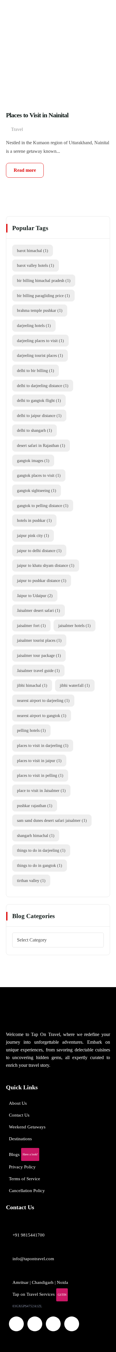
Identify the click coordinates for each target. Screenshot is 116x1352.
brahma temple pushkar (39, 310)
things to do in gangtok (39, 865)
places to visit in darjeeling (42, 745)
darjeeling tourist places (40, 355)
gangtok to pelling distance (42, 505)
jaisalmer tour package (39, 655)
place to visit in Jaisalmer (41, 790)
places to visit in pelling (40, 775)
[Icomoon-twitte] (16, 1323)
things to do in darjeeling (41, 850)
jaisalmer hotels (74, 625)
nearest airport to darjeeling (43, 700)
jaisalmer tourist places (39, 640)
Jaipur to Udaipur (35, 595)
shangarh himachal (35, 835)
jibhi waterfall (75, 685)
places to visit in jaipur (39, 760)
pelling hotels (31, 730)
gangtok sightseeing (36, 490)
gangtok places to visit (39, 475)
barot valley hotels (35, 265)
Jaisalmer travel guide (38, 670)
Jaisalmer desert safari (38, 610)
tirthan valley (31, 880)
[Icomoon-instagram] (53, 1323)
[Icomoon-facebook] (34, 1323)
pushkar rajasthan (34, 805)
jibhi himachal (32, 685)
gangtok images (33, 460)
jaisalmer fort (31, 625)
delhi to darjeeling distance (42, 385)
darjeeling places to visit (40, 340)
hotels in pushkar (34, 520)
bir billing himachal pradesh (43, 280)
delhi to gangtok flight (39, 400)
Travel (17, 129)
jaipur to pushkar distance (41, 580)
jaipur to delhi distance (39, 550)
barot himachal (32, 250)
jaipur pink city (33, 535)
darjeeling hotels (34, 325)
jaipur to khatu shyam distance (45, 565)
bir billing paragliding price (43, 295)
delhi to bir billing (35, 370)
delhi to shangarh (34, 430)
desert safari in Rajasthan (41, 445)
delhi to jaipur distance (39, 415)
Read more (25, 170)
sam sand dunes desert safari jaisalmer (52, 820)
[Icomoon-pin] (71, 1323)
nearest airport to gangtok (41, 715)
